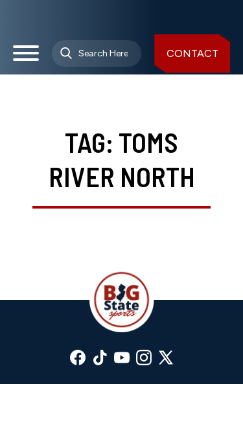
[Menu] (26, 58)
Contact (192, 53)
